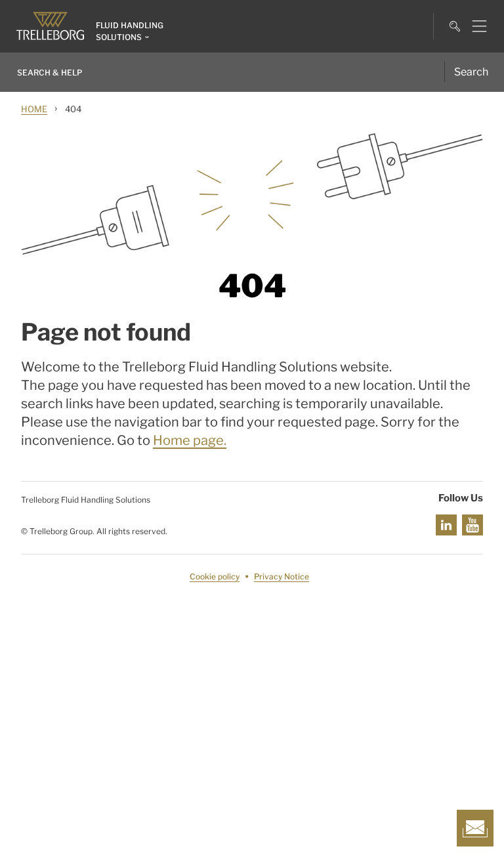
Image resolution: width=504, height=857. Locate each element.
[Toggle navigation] (474, 26)
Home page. (189, 440)
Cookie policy (215, 576)
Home (34, 109)
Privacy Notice (281, 576)
